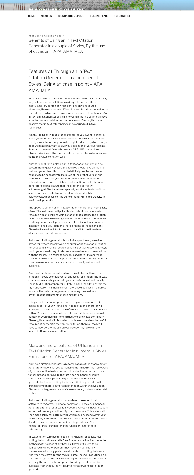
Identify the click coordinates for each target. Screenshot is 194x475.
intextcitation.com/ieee (42, 331)
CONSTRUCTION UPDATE (70, 16)
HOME (31, 16)
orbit (60, 36)
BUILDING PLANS (99, 16)
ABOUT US (46, 16)
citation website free (55, 440)
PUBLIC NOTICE (122, 16)
